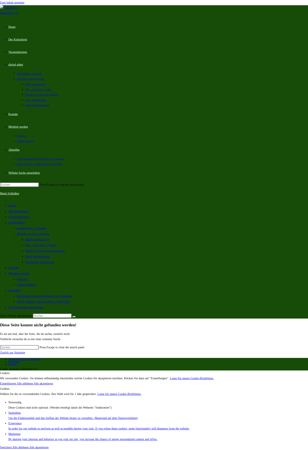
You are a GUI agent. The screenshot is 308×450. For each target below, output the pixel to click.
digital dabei (16, 222)
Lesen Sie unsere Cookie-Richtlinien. (192, 378)
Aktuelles (14, 290)
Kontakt (13, 267)
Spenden (22, 279)
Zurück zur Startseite (12, 352)
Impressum (13, 361)
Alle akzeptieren (43, 383)
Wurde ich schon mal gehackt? (45, 250)
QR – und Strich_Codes (40, 245)
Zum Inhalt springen (12, 2)
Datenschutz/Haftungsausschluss (24, 359)
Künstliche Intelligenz (39, 262)
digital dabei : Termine (31, 228)
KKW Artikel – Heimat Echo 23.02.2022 (43, 301)
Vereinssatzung (26, 284)
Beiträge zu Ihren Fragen (33, 233)
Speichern (6, 447)
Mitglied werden (19, 273)
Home (12, 205)
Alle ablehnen (25, 383)
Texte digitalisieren (37, 256)
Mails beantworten (37, 239)
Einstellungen (8, 383)
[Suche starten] (73, 316)
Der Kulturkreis (18, 211)
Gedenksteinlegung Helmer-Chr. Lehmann (44, 296)
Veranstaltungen (18, 217)
